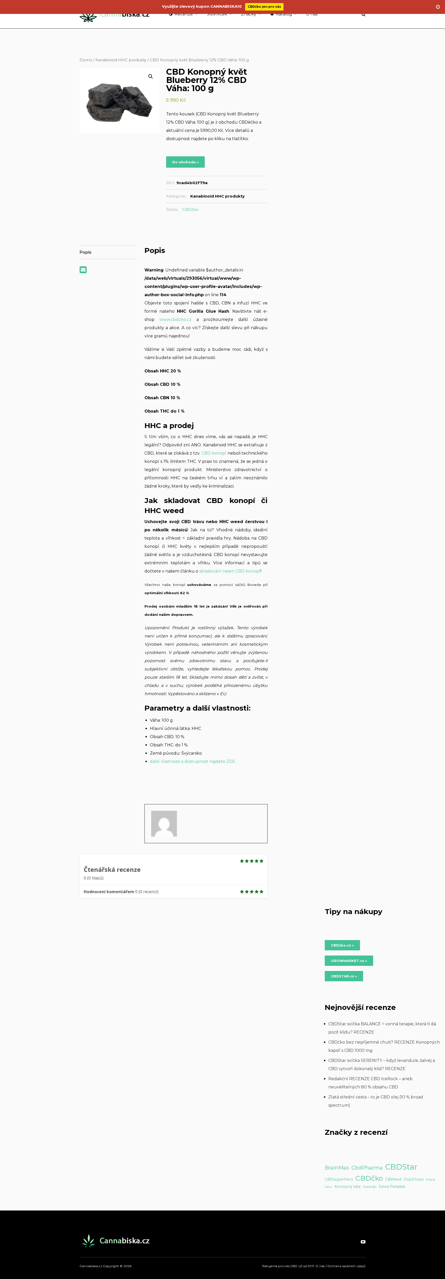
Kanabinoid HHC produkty (121, 60)
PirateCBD (369, 1187)
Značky (248, 14)
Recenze (183, 14)
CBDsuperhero (339, 1179)
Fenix (328, 1187)
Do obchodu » (185, 162)
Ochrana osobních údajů (346, 1266)
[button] (150, 76)
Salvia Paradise (392, 1186)
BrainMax (337, 1167)
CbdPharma (367, 1167)
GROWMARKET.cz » (349, 961)
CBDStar (401, 1166)
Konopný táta (348, 1186)
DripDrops (414, 1179)
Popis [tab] (85, 252)
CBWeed (393, 1179)
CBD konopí (213, 453)
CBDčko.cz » (342, 945)
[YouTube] (363, 1242)
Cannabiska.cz (91, 1266)
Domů (86, 60)
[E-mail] (83, 271)
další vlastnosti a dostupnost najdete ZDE (192, 761)
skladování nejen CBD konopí (229, 571)
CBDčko (190, 209)
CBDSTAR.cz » (344, 976)
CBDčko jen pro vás (264, 6)
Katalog (283, 14)
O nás (312, 14)
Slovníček (217, 14)
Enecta (430, 1179)
